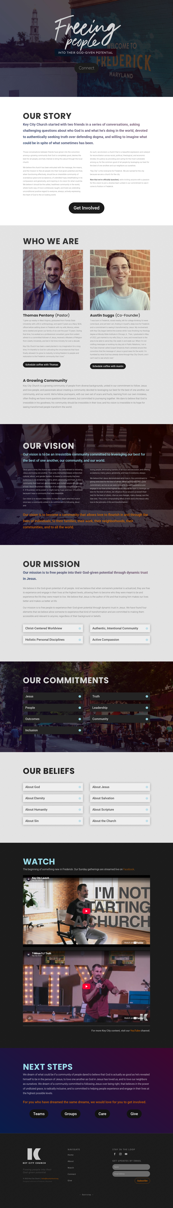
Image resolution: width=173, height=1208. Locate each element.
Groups (71, 1114)
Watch (71, 1167)
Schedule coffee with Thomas (41, 364)
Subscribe (142, 1180)
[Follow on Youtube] (126, 1154)
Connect (86, 68)
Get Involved (87, 208)
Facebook (128, 869)
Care (102, 1114)
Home (71, 1155)
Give (134, 1114)
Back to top (86, 1194)
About (71, 1161)
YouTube (135, 1030)
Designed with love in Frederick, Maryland (37, 1181)
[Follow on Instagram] (120, 1154)
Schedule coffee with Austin (108, 366)
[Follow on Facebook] (114, 1154)
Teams (39, 1114)
